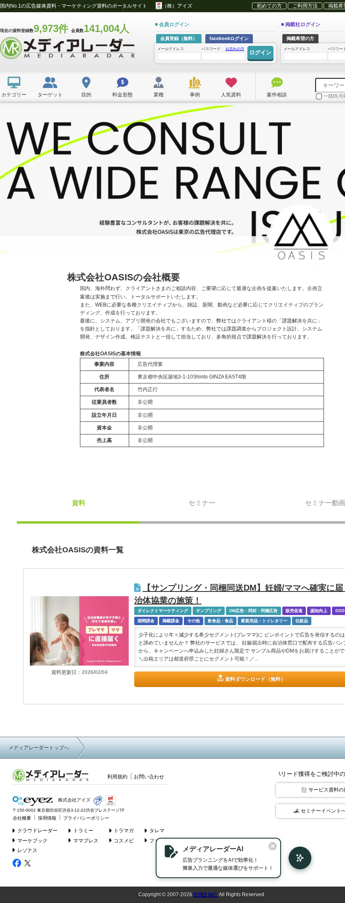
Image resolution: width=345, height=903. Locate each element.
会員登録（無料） (178, 38)
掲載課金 (170, 620)
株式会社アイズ (73, 799)
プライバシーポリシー (86, 817)
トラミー (83, 831)
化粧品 (301, 620)
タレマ (157, 831)
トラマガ (124, 831)
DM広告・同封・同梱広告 (253, 610)
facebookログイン (229, 38)
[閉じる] (272, 846)
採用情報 (47, 817)
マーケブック (32, 841)
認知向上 (318, 610)
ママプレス (85, 841)
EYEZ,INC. (206, 895)
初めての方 (269, 6)
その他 (193, 620)
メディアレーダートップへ (38, 748)
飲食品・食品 (220, 620)
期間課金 (146, 620)
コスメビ (124, 841)
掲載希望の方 (300, 38)
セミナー (201, 502)
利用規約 (117, 777)
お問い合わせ (149, 777)
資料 (78, 502)
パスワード (223, 49)
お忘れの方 (235, 49)
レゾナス (27, 850)
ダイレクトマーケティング (163, 610)
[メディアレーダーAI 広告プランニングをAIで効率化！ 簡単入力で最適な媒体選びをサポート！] (295, 858)
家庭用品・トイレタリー (264, 620)
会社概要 (22, 817)
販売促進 (294, 610)
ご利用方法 (305, 6)
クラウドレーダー (37, 831)
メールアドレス (170, 49)
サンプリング (208, 610)
